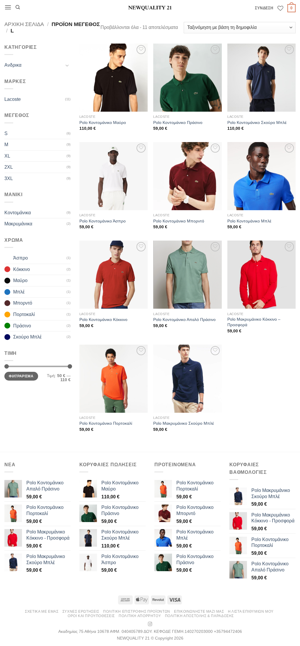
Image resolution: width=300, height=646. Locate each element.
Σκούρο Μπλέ (27, 336)
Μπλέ (19, 291)
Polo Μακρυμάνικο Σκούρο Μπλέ (183, 423)
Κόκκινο (21, 269)
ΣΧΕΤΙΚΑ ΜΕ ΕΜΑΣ (41, 611)
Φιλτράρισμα (21, 376)
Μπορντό (22, 302)
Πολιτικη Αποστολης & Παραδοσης (199, 616)
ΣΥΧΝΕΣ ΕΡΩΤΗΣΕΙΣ (80, 611)
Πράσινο (22, 325)
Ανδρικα (12, 65)
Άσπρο (20, 257)
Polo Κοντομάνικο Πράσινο (177, 122)
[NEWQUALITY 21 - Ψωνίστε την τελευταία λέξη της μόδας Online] (150, 7)
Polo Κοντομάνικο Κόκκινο (103, 319)
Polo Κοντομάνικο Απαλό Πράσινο (184, 319)
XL (7, 155)
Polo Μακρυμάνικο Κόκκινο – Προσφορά (253, 322)
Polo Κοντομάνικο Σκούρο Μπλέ (257, 122)
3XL (8, 178)
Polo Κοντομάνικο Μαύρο (102, 122)
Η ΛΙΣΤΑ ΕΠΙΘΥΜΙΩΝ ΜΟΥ (251, 611)
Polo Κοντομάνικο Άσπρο (102, 221)
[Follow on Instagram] (150, 624)
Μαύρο (20, 280)
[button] (7, 7)
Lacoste (12, 99)
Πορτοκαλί (24, 314)
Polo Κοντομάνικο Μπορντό (178, 221)
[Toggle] (67, 65)
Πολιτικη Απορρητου (140, 616)
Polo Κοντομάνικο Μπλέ (249, 221)
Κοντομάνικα (17, 212)
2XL (8, 167)
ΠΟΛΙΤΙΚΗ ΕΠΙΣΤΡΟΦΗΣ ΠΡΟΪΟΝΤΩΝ (136, 611)
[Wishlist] (280, 8)
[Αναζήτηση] (18, 7)
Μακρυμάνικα (18, 223)
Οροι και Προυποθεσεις (91, 616)
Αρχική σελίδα (24, 24)
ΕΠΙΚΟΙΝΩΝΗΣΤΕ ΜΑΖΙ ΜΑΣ (199, 611)
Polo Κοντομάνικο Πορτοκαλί (105, 423)
